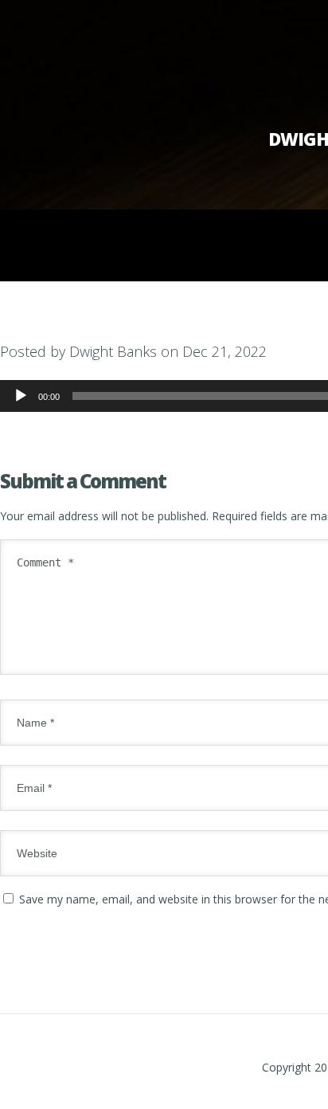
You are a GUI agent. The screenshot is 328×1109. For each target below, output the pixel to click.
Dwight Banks (113, 351)
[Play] (21, 396)
